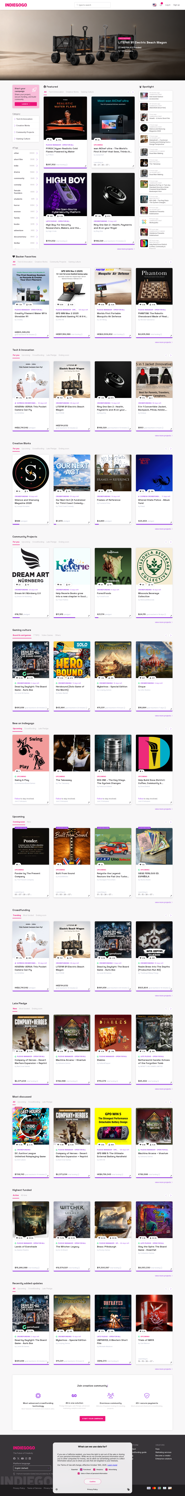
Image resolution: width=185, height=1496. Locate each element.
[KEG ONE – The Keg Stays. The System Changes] (113, 753)
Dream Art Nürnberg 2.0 (28, 593)
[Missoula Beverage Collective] (154, 566)
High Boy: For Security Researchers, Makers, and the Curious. (62, 227)
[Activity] (161, 5)
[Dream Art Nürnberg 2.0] (30, 566)
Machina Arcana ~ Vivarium (71, 1059)
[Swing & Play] (30, 753)
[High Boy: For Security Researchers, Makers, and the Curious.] (65, 194)
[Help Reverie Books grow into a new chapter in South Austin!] (72, 566)
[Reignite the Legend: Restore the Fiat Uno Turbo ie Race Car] (113, 846)
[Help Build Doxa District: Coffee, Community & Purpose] (154, 753)
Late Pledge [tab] (51, 355)
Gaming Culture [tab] (87, 92)
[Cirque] (154, 659)
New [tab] (29, 822)
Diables (101, 1059)
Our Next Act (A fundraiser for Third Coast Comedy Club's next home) (71, 503)
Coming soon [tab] (19, 822)
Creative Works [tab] (72, 92)
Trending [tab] (17, 915)
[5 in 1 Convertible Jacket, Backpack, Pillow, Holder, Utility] (154, 379)
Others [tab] (58, 635)
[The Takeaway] (72, 753)
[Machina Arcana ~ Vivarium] (72, 1033)
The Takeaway (64, 780)
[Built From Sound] (72, 846)
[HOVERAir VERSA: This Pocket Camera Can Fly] (30, 379)
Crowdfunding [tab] (38, 355)
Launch (25, 104)
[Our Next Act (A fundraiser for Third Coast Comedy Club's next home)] (72, 473)
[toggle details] (87, 167)
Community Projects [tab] (58, 262)
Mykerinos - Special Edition (112, 686)
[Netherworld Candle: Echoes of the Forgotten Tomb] (154, 1033)
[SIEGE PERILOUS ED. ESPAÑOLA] (154, 846)
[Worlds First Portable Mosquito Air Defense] (113, 286)
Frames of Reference (108, 499)
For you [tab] (16, 355)
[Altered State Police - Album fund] (154, 473)
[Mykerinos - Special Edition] (113, 659)
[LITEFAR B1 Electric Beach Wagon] (72, 379)
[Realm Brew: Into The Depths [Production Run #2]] (154, 939)
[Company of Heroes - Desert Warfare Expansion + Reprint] (30, 1033)
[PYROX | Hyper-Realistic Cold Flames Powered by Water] (65, 118)
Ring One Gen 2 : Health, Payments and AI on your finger (111, 409)
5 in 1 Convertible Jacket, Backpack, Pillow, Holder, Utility (152, 409)
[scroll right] (133, 92)
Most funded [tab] (28, 915)
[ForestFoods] (113, 566)
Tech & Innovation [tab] (56, 92)
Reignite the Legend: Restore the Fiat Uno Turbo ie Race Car (112, 876)
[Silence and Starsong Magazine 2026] (30, 473)
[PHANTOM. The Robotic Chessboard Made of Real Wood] (154, 286)
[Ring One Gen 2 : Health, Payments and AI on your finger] (113, 194)
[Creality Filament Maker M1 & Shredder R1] (30, 286)
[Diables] (113, 1033)
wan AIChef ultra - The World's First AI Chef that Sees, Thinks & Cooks (112, 151)
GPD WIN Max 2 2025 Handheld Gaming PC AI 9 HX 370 (71, 316)
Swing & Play (22, 780)
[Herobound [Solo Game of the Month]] (72, 659)
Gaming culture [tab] (74, 262)
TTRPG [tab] (36, 635)
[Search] (77, 5)
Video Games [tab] (47, 635)
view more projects (125, 249)
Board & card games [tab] (22, 635)
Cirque (141, 686)
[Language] (154, 5)
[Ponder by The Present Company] (30, 846)
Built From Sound (65, 873)
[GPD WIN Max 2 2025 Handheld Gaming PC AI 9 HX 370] (72, 286)
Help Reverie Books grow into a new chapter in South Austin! (71, 596)
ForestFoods (104, 593)
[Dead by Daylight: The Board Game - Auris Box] (30, 659)
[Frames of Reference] (113, 473)
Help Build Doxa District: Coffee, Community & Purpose (151, 783)
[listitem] (25, 153)
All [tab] (45, 92)
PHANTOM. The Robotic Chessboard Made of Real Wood (152, 316)
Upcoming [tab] (26, 355)
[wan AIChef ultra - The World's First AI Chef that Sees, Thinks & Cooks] (113, 118)
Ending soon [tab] (64, 355)
